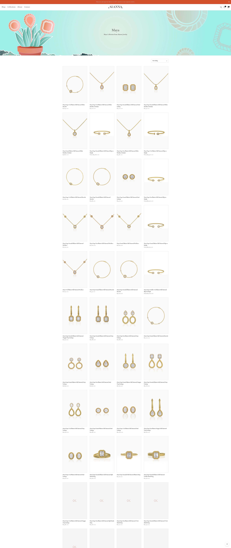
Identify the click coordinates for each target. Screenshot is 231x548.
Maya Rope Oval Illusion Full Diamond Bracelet (74, 197)
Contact (27, 7)
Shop (3, 7)
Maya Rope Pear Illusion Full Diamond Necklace (101, 243)
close (2, 2)
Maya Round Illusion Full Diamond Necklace (128, 243)
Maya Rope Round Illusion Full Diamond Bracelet (102, 290)
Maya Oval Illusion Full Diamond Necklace (73, 290)
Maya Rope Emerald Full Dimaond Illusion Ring (128, 474)
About (20, 7)
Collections (11, 7)
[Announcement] (115, 2)
